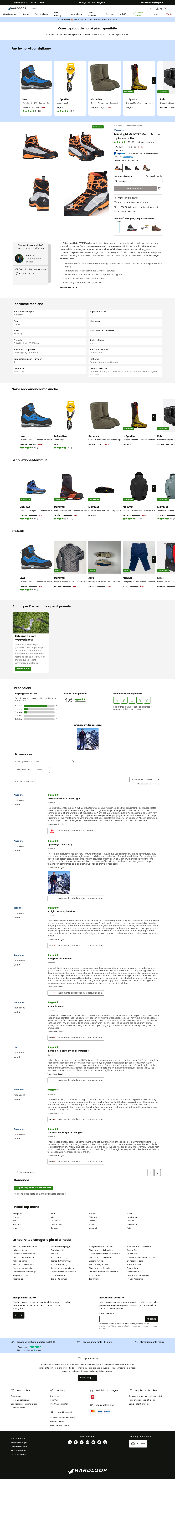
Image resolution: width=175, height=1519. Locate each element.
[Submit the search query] (150, 9)
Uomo (120, 125)
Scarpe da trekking (59, 1257)
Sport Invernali (92, 14)
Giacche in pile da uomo (23, 1265)
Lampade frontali (20, 1275)
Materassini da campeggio (24, 1272)
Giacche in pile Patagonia (100, 1257)
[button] (40, 147)
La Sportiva (17, 1224)
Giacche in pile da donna (24, 1254)
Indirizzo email (106, 1314)
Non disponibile (135, 189)
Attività (123, 14)
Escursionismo (41, 14)
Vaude (92, 1224)
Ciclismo (110, 14)
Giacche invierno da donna (25, 1247)
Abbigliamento (10, 14)
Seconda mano (139, 14)
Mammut (120, 130)
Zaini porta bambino (60, 1279)
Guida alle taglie (154, 176)
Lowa (15, 1228)
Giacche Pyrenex (96, 1261)
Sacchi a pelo (19, 1279)
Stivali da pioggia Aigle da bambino (104, 1254)
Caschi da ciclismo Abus (138, 1275)
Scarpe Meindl (95, 1275)
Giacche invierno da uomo (24, 1257)
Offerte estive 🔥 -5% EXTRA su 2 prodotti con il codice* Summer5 (87, 20)
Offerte (169, 14)
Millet (53, 1217)
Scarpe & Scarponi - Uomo (134, 125)
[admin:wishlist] (159, 188)
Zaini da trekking (58, 1250)
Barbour (54, 1228)
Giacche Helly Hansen (98, 1265)
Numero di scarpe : (123, 176)
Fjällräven (93, 1214)
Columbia (93, 1217)
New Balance (133, 1217)
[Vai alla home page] (116, 126)
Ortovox (16, 1217)
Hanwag (130, 1221)
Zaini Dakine (94, 1279)
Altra (53, 1214)
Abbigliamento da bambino (101, 1247)
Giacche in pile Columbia (100, 1268)
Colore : (126, 161)
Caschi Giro (132, 1250)
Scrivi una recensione (145, 142)
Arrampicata (76, 14)
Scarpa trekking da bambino (63, 1272)
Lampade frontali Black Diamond (103, 1272)
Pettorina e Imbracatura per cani (141, 1257)
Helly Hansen (56, 1224)
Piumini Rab (132, 1254)
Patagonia (17, 1214)
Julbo (129, 1214)
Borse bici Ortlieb (134, 1265)
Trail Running (57, 14)
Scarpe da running (59, 1265)
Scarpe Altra (132, 1268)
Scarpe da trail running (61, 1261)
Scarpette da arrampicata (62, 1268)
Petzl (129, 1228)
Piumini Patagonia (135, 1279)
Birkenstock (132, 1224)
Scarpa (92, 1221)
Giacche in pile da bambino (101, 1250)
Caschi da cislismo (59, 1275)
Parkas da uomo (20, 1261)
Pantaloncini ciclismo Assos (139, 1247)
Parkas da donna (20, 1250)
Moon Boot (55, 1221)
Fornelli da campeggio (60, 1247)
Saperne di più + (68, 288)
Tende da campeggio (22, 1268)
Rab (14, 1221)
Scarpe (26, 14)
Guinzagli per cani (135, 1261)
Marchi (156, 14)
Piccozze (54, 1254)
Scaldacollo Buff (134, 1272)
